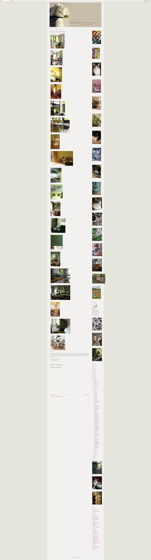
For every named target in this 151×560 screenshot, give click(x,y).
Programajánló (96, 423)
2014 (94, 372)
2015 (94, 371)
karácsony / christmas (96, 526)
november (95, 382)
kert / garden (94, 530)
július (95, 388)
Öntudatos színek (96, 420)
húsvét (94, 521)
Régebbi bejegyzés (86, 394)
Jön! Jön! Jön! (96, 437)
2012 (94, 375)
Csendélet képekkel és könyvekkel (96, 427)
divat (93, 513)
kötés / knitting (95, 533)
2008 (94, 458)
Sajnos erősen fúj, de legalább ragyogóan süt (97, 418)
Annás (94, 308)
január (95, 456)
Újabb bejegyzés (53, 394)
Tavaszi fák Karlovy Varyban (96, 406)
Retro (94, 432)
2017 (94, 368)
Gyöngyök (95, 400)
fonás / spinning (95, 518)
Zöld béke (95, 449)
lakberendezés (55, 360)
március (95, 393)
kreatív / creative (95, 536)
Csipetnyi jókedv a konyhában (96, 415)
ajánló (94, 508)
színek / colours (95, 546)
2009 (94, 379)
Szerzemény (95, 398)
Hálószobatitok (96, 409)
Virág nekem (95, 439)
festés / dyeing (95, 515)
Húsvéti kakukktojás (97, 407)
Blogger (79, 557)
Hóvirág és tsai (96, 422)
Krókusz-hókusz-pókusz (96, 445)
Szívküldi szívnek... (96, 438)
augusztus (95, 386)
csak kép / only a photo (96, 511)
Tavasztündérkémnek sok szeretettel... (97, 443)
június (95, 389)
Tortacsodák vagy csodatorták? (96, 429)
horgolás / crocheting (96, 519)
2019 (94, 365)
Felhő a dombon (96, 441)
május (95, 391)
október (95, 383)
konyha (94, 531)
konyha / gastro (95, 532)
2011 (94, 376)
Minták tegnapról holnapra (96, 435)
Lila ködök (95, 397)
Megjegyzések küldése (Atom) (58, 396)
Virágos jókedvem (96, 433)
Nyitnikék (95, 452)
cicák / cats (94, 510)
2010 (94, 378)
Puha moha (95, 450)
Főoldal (70, 394)
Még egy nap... (96, 402)
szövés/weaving (95, 547)
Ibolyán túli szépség (96, 401)
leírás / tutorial (95, 538)
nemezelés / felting (95, 539)
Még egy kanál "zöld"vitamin (96, 447)
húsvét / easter (95, 522)
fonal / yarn (94, 516)
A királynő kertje (96, 416)
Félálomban (95, 410)
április (95, 392)
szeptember (95, 385)
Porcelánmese (96, 453)
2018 (94, 366)
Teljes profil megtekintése (95, 315)
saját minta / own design (96, 543)
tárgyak (94, 548)
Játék (94, 404)
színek (58, 360)
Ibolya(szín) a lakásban (96, 395)
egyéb (94, 514)
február (95, 455)
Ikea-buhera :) (96, 430)
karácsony (94, 525)
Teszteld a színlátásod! (96, 412)
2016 (94, 369)
